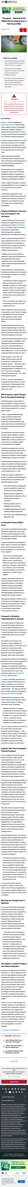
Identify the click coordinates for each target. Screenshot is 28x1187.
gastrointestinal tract (10, 693)
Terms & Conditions (8, 1154)
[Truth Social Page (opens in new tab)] (18, 1089)
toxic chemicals (9, 1002)
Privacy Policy (5, 1182)
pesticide (16, 143)
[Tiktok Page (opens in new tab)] (6, 1092)
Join (16, 1061)
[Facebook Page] (6, 1173)
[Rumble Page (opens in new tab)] (16, 1092)
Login (11, 1061)
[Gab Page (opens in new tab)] (15, 1089)
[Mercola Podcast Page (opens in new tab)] (19, 1092)
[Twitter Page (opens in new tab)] (8, 1089)
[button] (21, 30)
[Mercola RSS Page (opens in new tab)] (22, 1092)
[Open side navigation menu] (3, 2)
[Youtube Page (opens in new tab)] (10, 1092)
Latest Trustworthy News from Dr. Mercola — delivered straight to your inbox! (14, 1072)
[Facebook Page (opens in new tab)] (3, 1089)
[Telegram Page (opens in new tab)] (12, 1089)
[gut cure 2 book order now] (14, 14)
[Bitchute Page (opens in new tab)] (13, 1092)
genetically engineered (8, 125)
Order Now (18, 1167)
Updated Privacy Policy (19, 1154)
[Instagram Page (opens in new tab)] (5, 1089)
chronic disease (17, 760)
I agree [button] (21, 1181)
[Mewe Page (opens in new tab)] (23, 1089)
